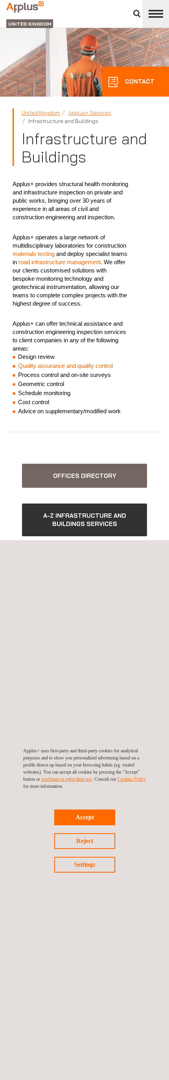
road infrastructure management (59, 262)
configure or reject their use (66, 779)
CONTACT (138, 81)
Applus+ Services (89, 113)
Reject (84, 841)
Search (136, 13)
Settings (84, 864)
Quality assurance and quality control (65, 365)
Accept (84, 817)
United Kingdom (41, 113)
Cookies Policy (132, 779)
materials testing (34, 253)
